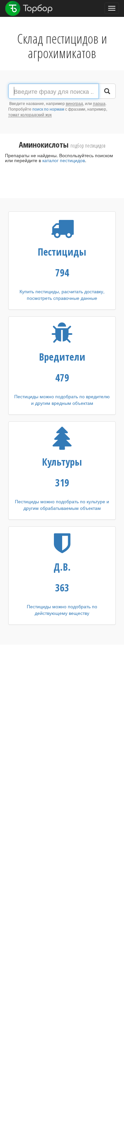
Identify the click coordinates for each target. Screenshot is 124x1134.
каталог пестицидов (63, 160)
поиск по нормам (48, 109)
